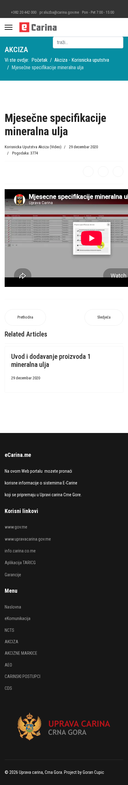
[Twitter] (103, 171)
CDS (8, 688)
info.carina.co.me (20, 550)
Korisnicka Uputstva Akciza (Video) (33, 147)
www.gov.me (16, 526)
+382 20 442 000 (23, 12)
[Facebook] (88, 171)
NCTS (9, 630)
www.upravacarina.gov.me (28, 539)
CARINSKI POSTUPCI (22, 676)
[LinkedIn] (118, 171)
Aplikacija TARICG (20, 562)
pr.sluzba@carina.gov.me (59, 12)
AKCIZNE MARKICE (21, 653)
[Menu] (8, 27)
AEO (8, 664)
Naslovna (13, 606)
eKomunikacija (17, 618)
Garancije (13, 574)
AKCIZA (11, 641)
